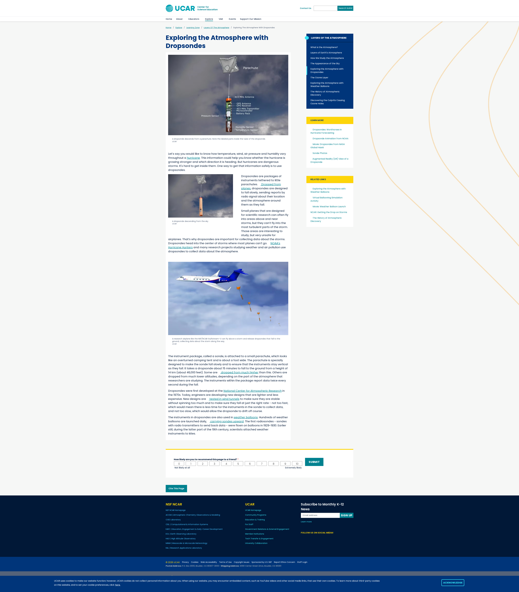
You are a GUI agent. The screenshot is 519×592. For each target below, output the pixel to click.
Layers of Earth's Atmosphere (326, 52)
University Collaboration (256, 543)
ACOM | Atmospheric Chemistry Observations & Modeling (193, 515)
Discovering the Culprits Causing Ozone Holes (327, 102)
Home (169, 19)
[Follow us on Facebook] (303, 538)
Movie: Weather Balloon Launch (329, 206)
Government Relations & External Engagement (267, 529)
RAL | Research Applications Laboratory (184, 548)
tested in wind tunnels (224, 399)
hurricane (193, 158)
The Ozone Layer (319, 77)
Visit (221, 19)
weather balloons (246, 417)
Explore (209, 19)
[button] (184, 19)
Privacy (185, 562)
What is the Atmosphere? (324, 47)
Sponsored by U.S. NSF (262, 562)
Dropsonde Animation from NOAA (330, 138)
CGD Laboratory (173, 519)
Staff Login (302, 562)
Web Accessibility (209, 562)
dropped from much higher (239, 372)
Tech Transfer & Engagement (259, 538)
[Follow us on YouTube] (317, 538)
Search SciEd (345, 8)
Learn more (306, 521)
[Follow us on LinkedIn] (308, 538)
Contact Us (305, 8)
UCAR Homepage (253, 510)
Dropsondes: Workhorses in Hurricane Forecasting (326, 131)
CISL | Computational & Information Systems (187, 524)
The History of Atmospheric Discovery (325, 93)
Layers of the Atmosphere (216, 27)
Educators (193, 19)
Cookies (194, 562)
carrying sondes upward (227, 421)
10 (297, 464)
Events (232, 19)
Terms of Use (225, 562)
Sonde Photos (320, 153)
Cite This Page (176, 488)
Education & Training (255, 519)
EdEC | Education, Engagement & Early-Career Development (194, 529)
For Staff (249, 524)
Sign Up (346, 515)
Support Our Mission (250, 19)
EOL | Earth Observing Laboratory (181, 534)
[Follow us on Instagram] (312, 538)
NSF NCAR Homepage (176, 510)
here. (117, 584)
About (179, 19)
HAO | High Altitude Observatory (181, 538)
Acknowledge (453, 582)
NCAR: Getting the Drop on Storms (328, 212)
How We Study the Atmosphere (327, 58)
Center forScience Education (207, 8)
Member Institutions (254, 534)
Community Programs (255, 515)
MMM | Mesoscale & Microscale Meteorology (186, 543)
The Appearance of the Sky (325, 63)
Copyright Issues (241, 562)
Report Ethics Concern (284, 562)
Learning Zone (193, 27)
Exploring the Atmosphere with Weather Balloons (326, 84)
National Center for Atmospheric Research (252, 391)
